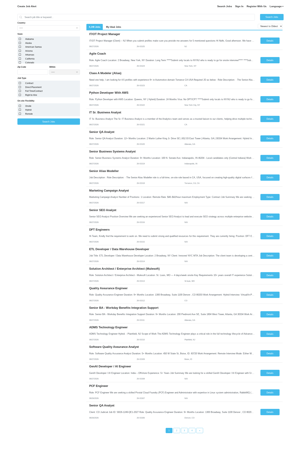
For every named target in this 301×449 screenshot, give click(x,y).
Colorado (29, 62)
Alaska (28, 43)
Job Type (21, 78)
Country (21, 23)
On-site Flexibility (25, 101)
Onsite (28, 106)
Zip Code (21, 67)
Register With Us (257, 6)
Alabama (29, 39)
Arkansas (29, 55)
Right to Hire (31, 95)
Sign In (239, 6)
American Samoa (33, 47)
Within (52, 67)
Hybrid (28, 110)
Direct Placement (33, 87)
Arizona (29, 51)
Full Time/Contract (34, 91)
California (29, 59)
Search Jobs (224, 6)
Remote (29, 114)
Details (270, 40)
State (20, 34)
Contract (29, 83)
